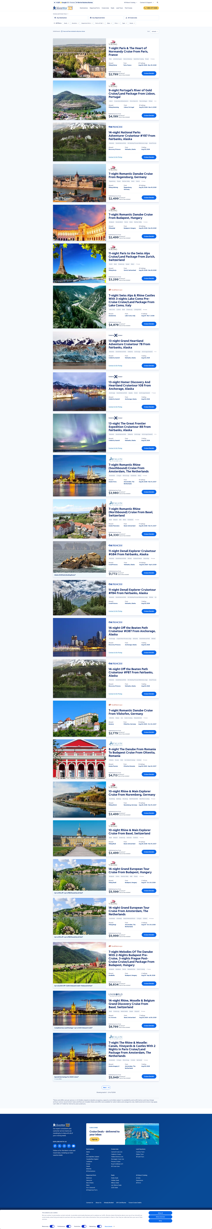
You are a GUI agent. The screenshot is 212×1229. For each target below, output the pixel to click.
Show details (108, 1226)
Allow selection (160, 1217)
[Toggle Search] (157, 2)
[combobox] (154, 31)
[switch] (68, 1226)
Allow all (160, 1213)
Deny (160, 1221)
